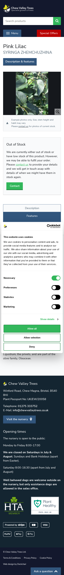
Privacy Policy (30, 558)
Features (32, 216)
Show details (47, 319)
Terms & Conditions (12, 558)
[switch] (56, 287)
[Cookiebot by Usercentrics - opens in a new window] (46, 226)
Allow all (32, 328)
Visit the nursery (17, 419)
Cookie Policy (46, 558)
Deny (32, 346)
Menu (14, 33)
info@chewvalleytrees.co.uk (30, 410)
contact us (23, 126)
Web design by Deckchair (14, 564)
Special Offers (49, 33)
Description (32, 208)
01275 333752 (27, 406)
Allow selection (32, 337)
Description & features (19, 61)
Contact (15, 186)
